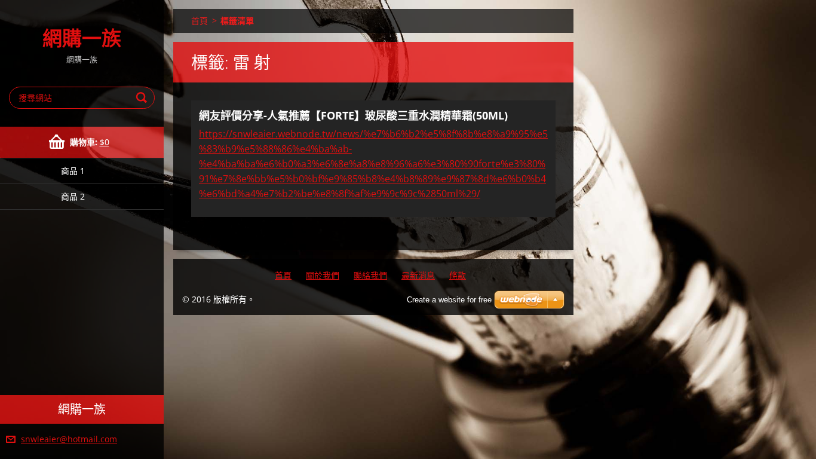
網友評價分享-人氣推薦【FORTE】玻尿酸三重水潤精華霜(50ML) (353, 115)
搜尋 (143, 97)
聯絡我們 (370, 275)
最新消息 (418, 275)
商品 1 (73, 170)
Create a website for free (449, 299)
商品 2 (73, 196)
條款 (457, 275)
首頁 (199, 20)
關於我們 (322, 275)
